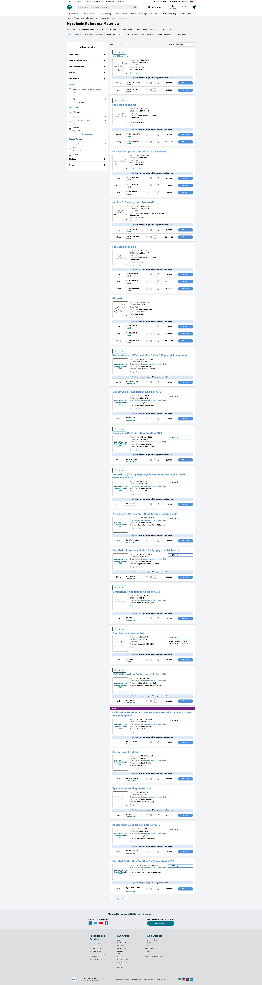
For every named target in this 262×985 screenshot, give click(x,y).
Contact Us (148, 943)
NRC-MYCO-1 (144, 792)
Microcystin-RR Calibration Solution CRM (137, 433)
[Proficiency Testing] (90, 959)
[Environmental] (90, 951)
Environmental (96, 951)
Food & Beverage (97, 949)
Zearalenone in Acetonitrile (128, 633)
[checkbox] (70, 89)
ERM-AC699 (144, 637)
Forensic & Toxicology (98, 954)
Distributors (149, 948)
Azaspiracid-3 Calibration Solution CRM (136, 824)
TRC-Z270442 (144, 109)
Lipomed (120, 967)
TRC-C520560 (144, 155)
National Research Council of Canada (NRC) (150, 364)
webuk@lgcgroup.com (179, 1)
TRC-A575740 (144, 60)
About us (71, 1)
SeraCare (120, 951)
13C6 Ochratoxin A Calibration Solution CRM (139, 674)
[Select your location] (192, 1)
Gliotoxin (117, 298)
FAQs (146, 945)
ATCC (119, 954)
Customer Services (151, 940)
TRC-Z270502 (144, 251)
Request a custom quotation (154, 956)
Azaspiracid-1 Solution (126, 752)
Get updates (159, 923)
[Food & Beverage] (90, 949)
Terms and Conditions (122, 979)
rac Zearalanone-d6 (124, 104)
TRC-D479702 (144, 206)
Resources (88, 1)
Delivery (147, 951)
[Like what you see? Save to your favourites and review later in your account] (184, 7)
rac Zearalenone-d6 (124, 246)
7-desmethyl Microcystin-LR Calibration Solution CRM (144, 513)
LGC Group (120, 940)
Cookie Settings (161, 979)
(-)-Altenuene (120, 56)
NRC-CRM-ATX (145, 481)
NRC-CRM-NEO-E (146, 719)
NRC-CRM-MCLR (146, 396)
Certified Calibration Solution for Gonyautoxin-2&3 (143, 861)
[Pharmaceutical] (90, 946)
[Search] (135, 7)
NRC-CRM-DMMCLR (147, 518)
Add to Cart (185, 83)
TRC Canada (121, 965)
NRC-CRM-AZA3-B (146, 829)
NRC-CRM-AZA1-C (146, 756)
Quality (79, 1)
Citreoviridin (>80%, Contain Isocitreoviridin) (139, 151)
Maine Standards (122, 948)
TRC (136, 65)
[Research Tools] (90, 943)
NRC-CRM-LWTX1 (146, 554)
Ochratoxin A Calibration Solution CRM (136, 591)
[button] (87, 54)
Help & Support (110, 1)
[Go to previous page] (112, 898)
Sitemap (147, 954)
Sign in (134, 78)
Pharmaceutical (97, 946)
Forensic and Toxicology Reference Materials (92, 18)
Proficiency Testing (97, 959)
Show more (88, 134)
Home (69, 18)
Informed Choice (122, 959)
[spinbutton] (155, 82)
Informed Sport (122, 962)
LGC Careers (121, 945)
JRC (136, 642)
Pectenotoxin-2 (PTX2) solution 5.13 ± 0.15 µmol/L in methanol (150, 355)
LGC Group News (122, 943)
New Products (98, 1)
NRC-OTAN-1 (144, 596)
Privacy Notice (136, 979)
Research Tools (96, 943)
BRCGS (119, 956)
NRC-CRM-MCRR (146, 437)
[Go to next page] (127, 898)
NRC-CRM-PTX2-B (146, 359)
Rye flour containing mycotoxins (131, 788)
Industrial (95, 956)
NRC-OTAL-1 (144, 678)
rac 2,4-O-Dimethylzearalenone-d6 (133, 202)
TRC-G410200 (144, 302)
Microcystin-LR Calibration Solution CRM (137, 391)
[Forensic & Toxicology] (90, 954)
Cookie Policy (148, 979)
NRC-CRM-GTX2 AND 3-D (149, 865)
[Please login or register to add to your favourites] (147, 83)
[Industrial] (90, 957)
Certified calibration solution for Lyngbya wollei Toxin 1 (145, 550)
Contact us (121, 1)
